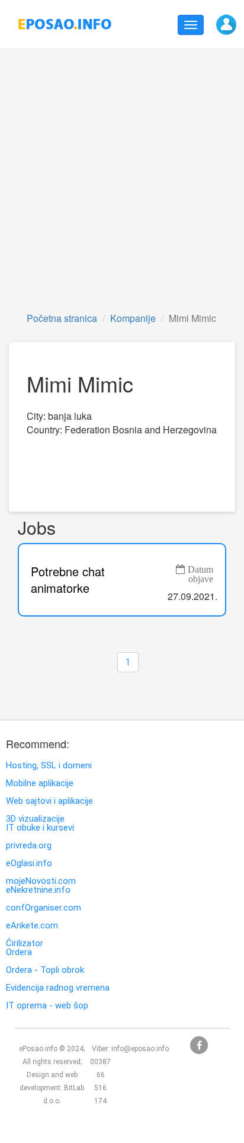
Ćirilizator (24, 943)
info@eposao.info (140, 1049)
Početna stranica (62, 318)
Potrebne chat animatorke (68, 579)
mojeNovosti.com (41, 881)
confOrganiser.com (43, 907)
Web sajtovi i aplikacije (49, 801)
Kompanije (133, 318)
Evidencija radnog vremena (58, 988)
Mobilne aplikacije (39, 783)
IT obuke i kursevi (40, 827)
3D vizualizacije (35, 819)
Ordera (19, 952)
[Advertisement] (122, 179)
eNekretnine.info (38, 890)
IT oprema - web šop (47, 1005)
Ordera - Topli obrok (45, 970)
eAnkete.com (32, 925)
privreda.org (29, 845)
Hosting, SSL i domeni (49, 765)
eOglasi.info (29, 863)
